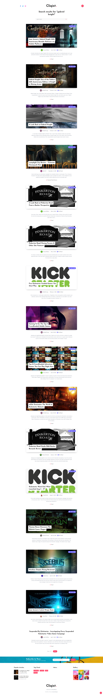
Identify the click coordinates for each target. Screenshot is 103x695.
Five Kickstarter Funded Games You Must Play (42, 285)
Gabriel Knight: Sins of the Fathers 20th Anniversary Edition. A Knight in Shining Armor (42, 82)
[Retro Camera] (81, 672)
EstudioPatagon (55, 691)
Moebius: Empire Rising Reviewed (41, 570)
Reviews (55, 180)
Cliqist (51, 6)
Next (55, 651)
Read (52, 59)
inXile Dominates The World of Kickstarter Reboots (40, 406)
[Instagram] (25, 6)
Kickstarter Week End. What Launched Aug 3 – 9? (39, 488)
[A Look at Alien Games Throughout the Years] (16, 677)
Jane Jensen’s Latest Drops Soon (41, 610)
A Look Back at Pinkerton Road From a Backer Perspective (41, 204)
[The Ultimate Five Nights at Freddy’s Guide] (16, 672)
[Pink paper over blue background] (75, 672)
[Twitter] (23, 6)
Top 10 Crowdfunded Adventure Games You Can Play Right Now (41, 365)
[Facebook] (20, 6)
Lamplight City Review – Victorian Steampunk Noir (42, 164)
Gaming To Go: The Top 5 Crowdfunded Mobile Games (39, 325)
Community (36, 670)
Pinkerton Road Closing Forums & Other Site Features (41, 244)
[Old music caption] (86, 672)
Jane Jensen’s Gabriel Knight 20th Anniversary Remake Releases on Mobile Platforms (42, 41)
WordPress (54, 689)
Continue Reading (72, 44)
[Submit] (66, 19)
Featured (49, 180)
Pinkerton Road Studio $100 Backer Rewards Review (42, 448)
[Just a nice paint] (81, 677)
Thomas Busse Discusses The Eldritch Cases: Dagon (40, 528)
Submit (73, 659)
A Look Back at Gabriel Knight (40, 124)
